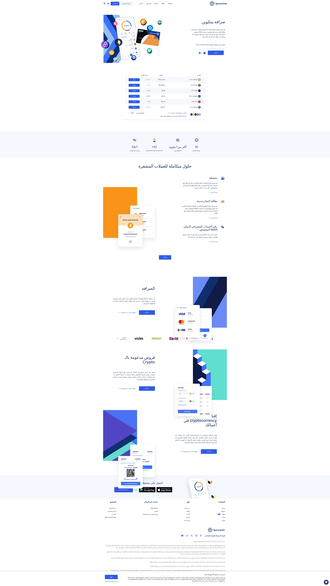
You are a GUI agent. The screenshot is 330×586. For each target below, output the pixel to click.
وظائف (188, 511)
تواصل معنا (187, 520)
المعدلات (113, 514)
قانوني (156, 511)
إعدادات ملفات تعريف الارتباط (111, 581)
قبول (111, 577)
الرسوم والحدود (112, 511)
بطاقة (163, 3)
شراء (134, 80)
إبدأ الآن (216, 53)
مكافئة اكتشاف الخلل (110, 517)
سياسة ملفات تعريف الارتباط (204, 581)
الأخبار (188, 514)
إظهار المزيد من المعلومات (127, 312)
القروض (148, 3)
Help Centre (154, 508)
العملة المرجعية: (140, 113)
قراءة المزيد (214, 192)
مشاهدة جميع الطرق (123, 338)
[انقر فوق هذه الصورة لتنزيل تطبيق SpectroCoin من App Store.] (164, 489)
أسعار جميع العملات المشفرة (178, 113)
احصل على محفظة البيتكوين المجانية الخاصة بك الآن (210, 45)
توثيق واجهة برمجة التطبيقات (150, 514)
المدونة (188, 517)
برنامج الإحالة (112, 508)
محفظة (170, 3)
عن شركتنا (187, 508)
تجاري (141, 3)
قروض (223, 520)
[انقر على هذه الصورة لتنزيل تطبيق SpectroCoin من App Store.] (204, 52)
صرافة (156, 3)
